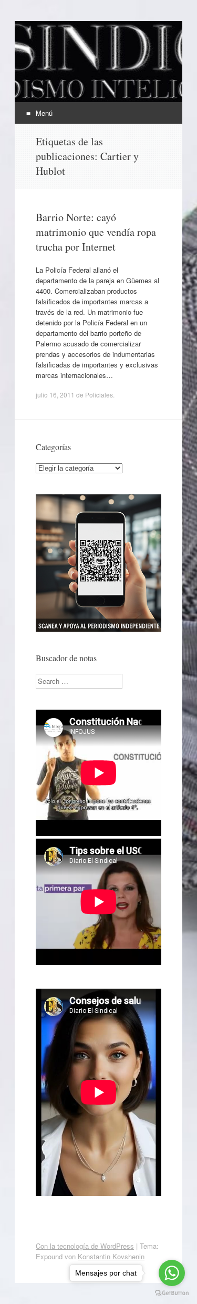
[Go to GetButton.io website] (172, 1293)
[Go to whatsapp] (172, 1273)
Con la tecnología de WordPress (85, 1246)
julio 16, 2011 (55, 394)
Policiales (99, 394)
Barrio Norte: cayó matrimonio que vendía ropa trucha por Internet (96, 232)
